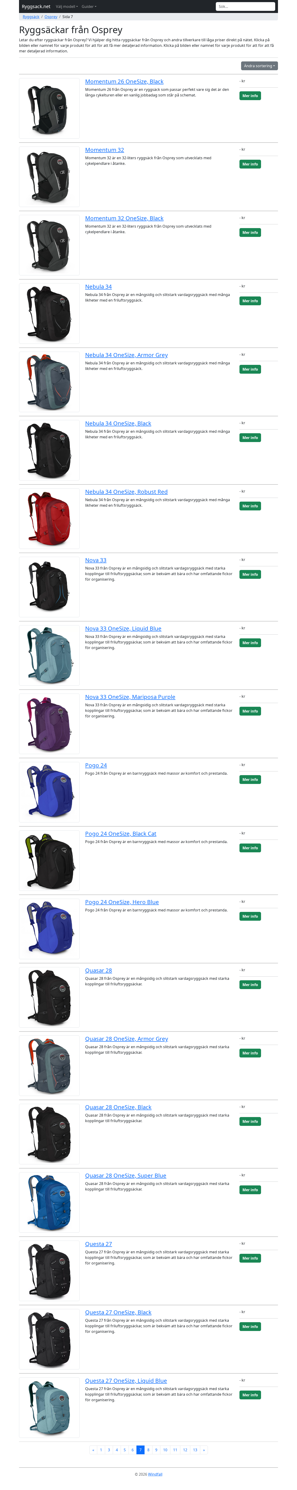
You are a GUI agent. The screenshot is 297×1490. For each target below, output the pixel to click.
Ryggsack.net (36, 6)
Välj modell (65, 6)
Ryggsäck (31, 16)
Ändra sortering (258, 65)
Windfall (155, 1474)
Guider (88, 6)
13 (195, 1449)
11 (175, 1449)
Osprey (51, 16)
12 (185, 1449)
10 (165, 1449)
